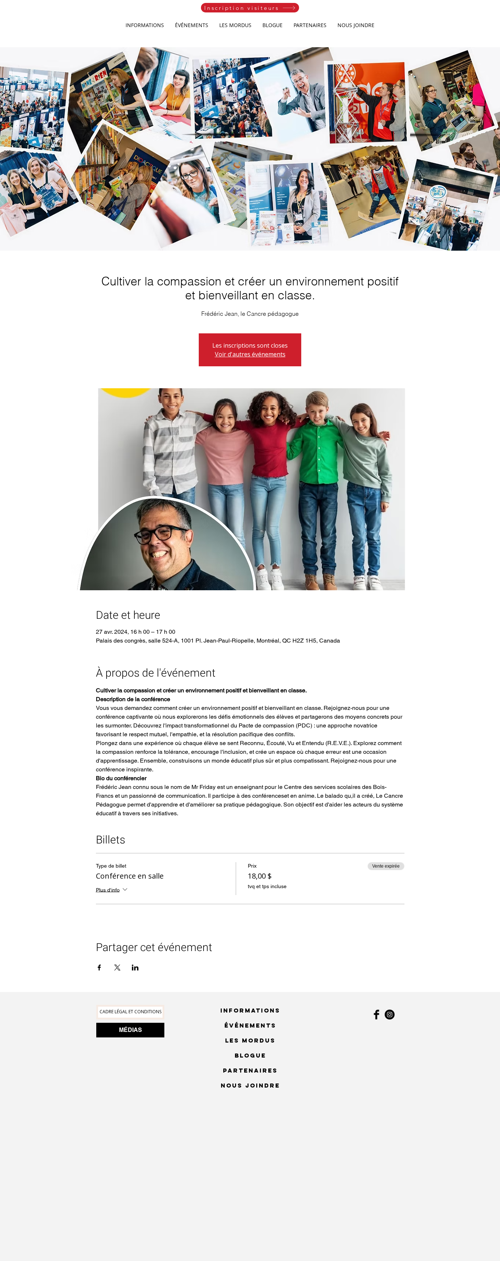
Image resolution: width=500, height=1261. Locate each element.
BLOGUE (250, 1055)
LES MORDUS (250, 1040)
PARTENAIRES (250, 1070)
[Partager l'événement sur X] (117, 967)
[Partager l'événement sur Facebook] (99, 967)
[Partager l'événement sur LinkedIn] (135, 967)
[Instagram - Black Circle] (390, 1014)
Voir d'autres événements (250, 354)
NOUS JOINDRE (250, 1085)
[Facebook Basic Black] (376, 1014)
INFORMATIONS (250, 1010)
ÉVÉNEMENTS (250, 1025)
